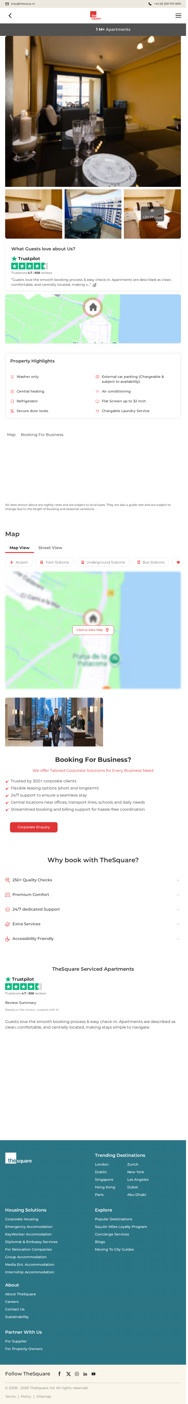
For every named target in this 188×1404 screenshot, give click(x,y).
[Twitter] (68, 1373)
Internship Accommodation (29, 1272)
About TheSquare (20, 1294)
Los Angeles (138, 1179)
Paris (99, 1194)
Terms (10, 1396)
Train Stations (57, 562)
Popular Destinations (113, 1219)
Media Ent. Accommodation (29, 1264)
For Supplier (16, 1341)
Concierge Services (112, 1234)
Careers (12, 1301)
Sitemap (43, 1396)
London (102, 1164)
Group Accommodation (26, 1257)
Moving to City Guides (114, 1249)
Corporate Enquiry (34, 827)
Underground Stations (106, 562)
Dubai (132, 1187)
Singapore (104, 1179)
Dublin (101, 1172)
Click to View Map (90, 630)
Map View (20, 547)
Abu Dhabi (136, 1194)
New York (135, 1172)
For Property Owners (23, 1349)
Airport (22, 562)
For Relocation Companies (28, 1249)
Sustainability (17, 1317)
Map (11, 434)
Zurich (133, 1164)
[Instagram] (76, 1373)
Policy (26, 1396)
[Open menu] (178, 15)
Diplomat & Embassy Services (31, 1242)
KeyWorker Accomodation (28, 1234)
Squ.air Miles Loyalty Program (121, 1226)
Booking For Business (42, 434)
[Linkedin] (85, 1373)
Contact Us (14, 1309)
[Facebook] (60, 1374)
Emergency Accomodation (29, 1226)
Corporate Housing (21, 1219)
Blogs (100, 1242)
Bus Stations (153, 562)
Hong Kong (105, 1187)
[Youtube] (93, 1373)
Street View (50, 547)
